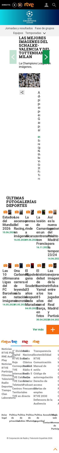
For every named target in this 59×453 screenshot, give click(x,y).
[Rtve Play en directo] (14, 5)
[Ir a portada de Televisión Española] (16, 342)
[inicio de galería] (13, 57)
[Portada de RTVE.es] (29, 5)
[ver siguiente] (45, 57)
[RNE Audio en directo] (20, 5)
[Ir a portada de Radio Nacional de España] (26, 342)
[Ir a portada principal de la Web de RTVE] (5, 341)
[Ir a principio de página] (55, 449)
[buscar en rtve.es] (54, 5)
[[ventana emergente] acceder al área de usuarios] (46, 5)
